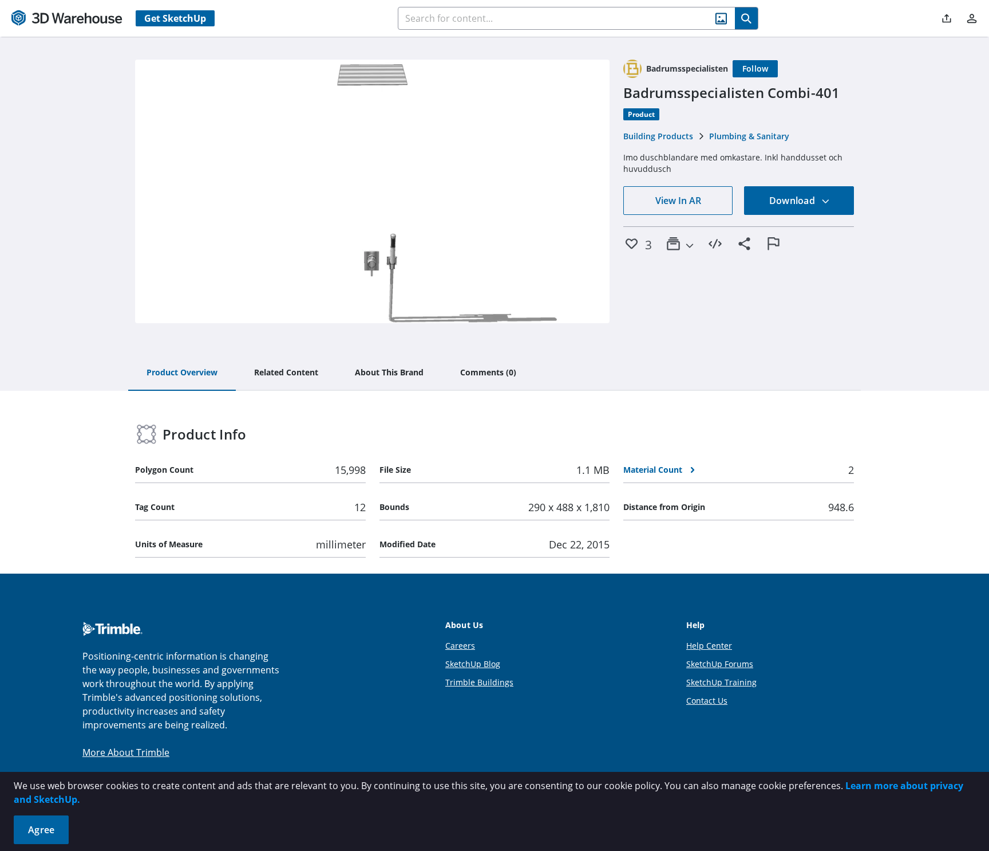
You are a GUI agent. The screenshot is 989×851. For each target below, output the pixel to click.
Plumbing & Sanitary (749, 136)
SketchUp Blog (472, 663)
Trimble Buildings (479, 682)
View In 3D (372, 191)
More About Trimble (125, 752)
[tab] (182, 373)
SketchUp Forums (719, 663)
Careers (460, 645)
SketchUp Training (721, 682)
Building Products (658, 136)
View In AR (678, 200)
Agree (41, 829)
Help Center (709, 645)
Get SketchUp (175, 18)
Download (793, 200)
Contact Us (706, 700)
